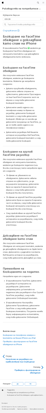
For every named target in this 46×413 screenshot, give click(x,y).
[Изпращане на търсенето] (5, 24)
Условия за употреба (8, 409)
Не (30, 384)
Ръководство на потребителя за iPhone (20, 392)
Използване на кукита (37, 409)
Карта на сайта (22, 409)
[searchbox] (23, 24)
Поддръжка (11, 390)
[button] (38, 2)
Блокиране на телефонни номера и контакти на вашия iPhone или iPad (19, 336)
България (4, 403)
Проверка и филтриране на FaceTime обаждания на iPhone (20, 343)
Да (18, 384)
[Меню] (43, 2)
